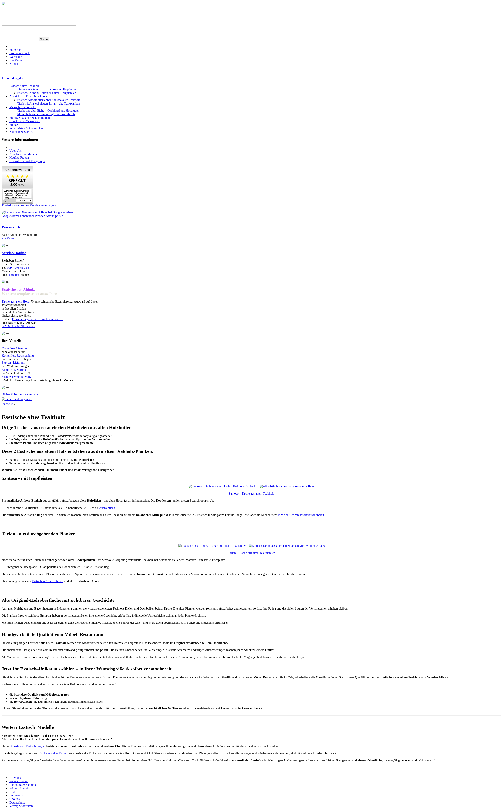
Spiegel (14, 124)
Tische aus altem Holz (15, 301)
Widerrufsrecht (18, 788)
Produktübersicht (19, 53)
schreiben (14, 274)
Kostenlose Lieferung (15, 348)
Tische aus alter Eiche (52, 753)
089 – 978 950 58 (18, 267)
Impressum (16, 795)
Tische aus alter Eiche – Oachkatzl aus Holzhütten (48, 110)
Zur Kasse (15, 60)
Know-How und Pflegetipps (27, 161)
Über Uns (15, 150)
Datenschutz (17, 802)
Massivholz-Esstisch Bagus (27, 746)
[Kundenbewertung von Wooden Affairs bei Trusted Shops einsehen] (17, 202)
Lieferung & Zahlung (22, 784)
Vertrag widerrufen (21, 806)
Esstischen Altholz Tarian (47, 581)
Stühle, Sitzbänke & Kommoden (29, 117)
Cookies (14, 799)
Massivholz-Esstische (22, 107)
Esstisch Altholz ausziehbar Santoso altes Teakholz (48, 100)
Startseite (15, 49)
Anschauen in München (24, 154)
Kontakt (14, 63)
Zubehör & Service (21, 131)
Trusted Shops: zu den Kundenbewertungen (29, 205)
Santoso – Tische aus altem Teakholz (251, 493)
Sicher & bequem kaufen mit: (20, 394)
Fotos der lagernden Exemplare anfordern (37, 319)
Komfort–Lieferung (14, 369)
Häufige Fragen (19, 157)
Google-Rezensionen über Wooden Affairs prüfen (32, 216)
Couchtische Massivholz (24, 121)
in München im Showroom (18, 326)
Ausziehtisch (107, 507)
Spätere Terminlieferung (16, 376)
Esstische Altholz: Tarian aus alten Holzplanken (46, 93)
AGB (12, 792)
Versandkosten (18, 781)
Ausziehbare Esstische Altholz (28, 96)
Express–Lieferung (13, 362)
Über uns (15, 777)
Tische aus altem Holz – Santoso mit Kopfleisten (47, 89)
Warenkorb (16, 56)
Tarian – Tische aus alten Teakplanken (251, 552)
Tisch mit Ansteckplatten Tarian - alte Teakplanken (48, 103)
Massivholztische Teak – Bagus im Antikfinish (46, 114)
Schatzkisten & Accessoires (26, 128)
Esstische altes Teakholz (24, 85)
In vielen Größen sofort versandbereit (301, 515)
